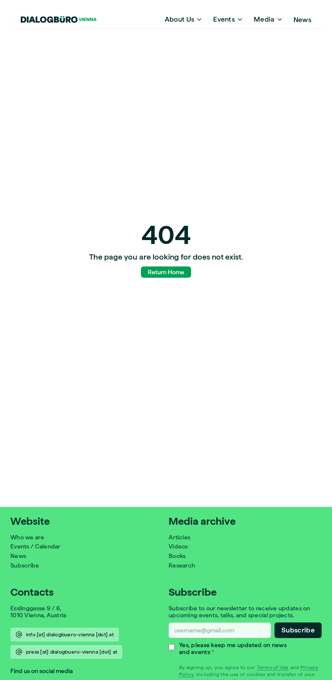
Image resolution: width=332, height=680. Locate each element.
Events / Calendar (35, 546)
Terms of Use (273, 667)
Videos (178, 546)
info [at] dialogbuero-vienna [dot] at (70, 635)
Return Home (166, 272)
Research (182, 565)
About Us (180, 19)
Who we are (27, 537)
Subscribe (24, 565)
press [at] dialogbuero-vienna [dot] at (71, 652)
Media (264, 19)
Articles (179, 537)
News (302, 19)
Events (224, 19)
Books (177, 555)
